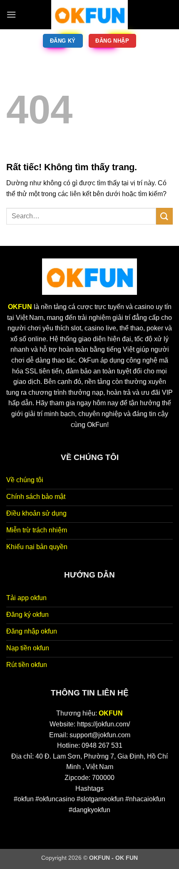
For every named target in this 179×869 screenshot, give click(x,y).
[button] (11, 14)
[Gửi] (164, 216)
